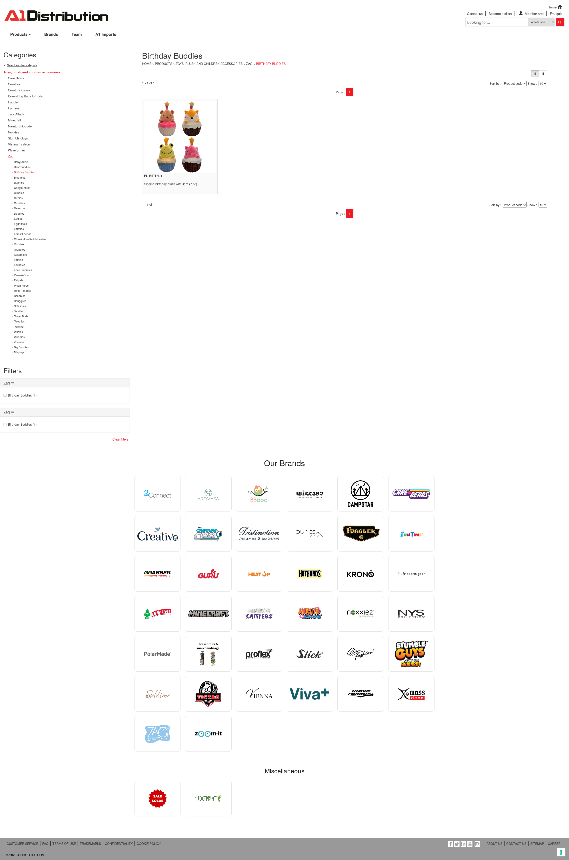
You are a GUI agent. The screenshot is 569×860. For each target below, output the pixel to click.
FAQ (45, 843)
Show (531, 83)
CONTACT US (516, 843)
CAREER (554, 843)
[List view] (543, 73)
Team (77, 34)
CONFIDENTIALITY (119, 843)
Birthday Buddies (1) (22, 395)
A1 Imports (105, 34)
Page (339, 92)
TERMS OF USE (64, 843)
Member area (534, 13)
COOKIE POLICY (149, 843)
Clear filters (120, 439)
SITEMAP (537, 843)
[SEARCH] (560, 22)
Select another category (22, 65)
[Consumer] (535, 73)
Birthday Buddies (271, 63)
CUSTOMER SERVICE (22, 843)
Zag (249, 63)
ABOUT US (494, 843)
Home (552, 7)
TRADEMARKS (90, 843)
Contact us (475, 13)
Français (556, 13)
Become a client (500, 13)
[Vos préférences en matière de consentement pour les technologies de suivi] (561, 852)
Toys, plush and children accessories (209, 63)
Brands (51, 34)
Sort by (494, 83)
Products (19, 34)
